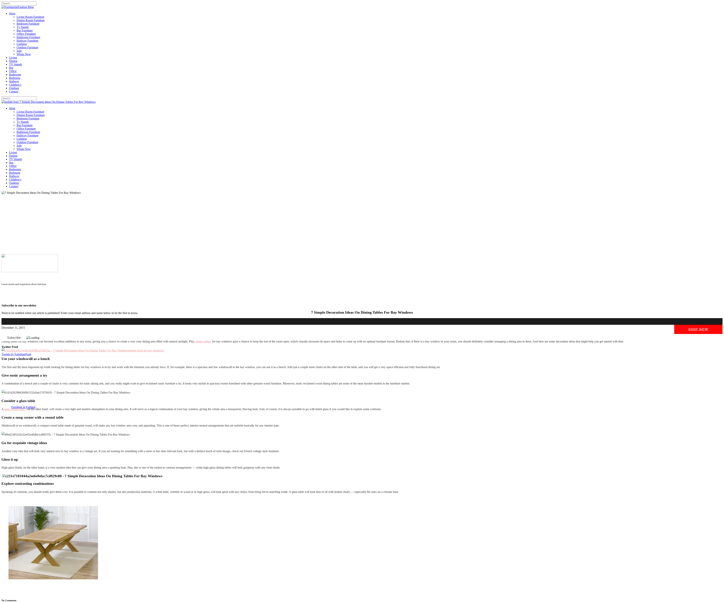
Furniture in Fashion (23, 407)
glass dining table (15, 409)
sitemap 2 (19, 298)
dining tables (203, 341)
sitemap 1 (7, 298)
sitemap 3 (31, 298)
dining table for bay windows (147, 350)
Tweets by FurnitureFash (16, 354)
